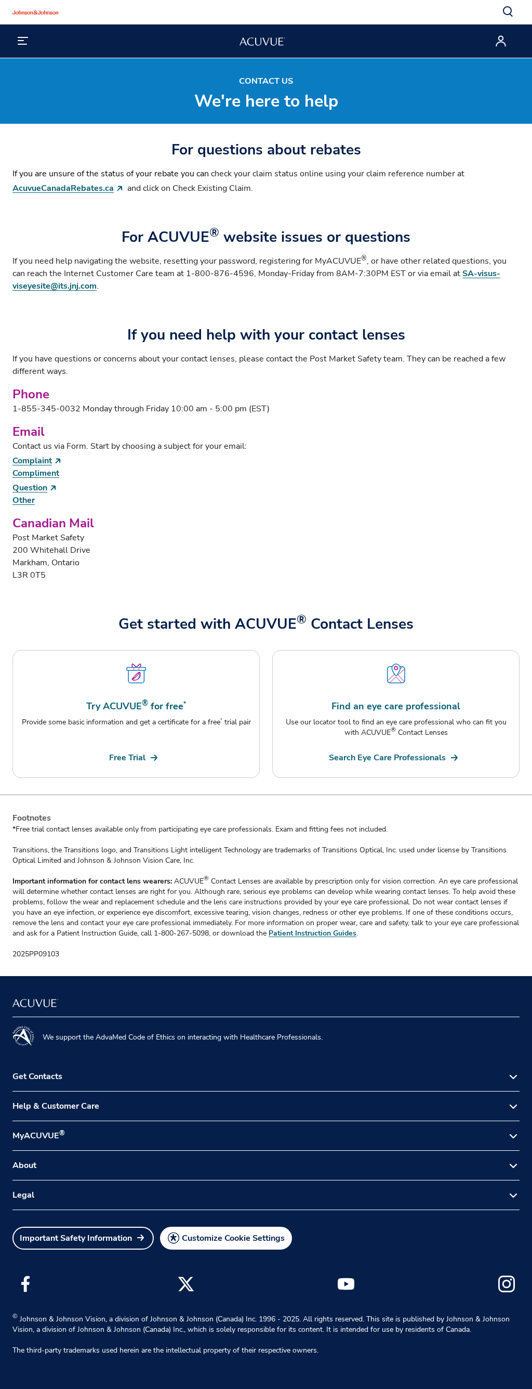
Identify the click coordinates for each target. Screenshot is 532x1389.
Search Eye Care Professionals (387, 757)
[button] (508, 12)
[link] (134, 757)
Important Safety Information (76, 1238)
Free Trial (127, 757)
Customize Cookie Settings (233, 1238)
